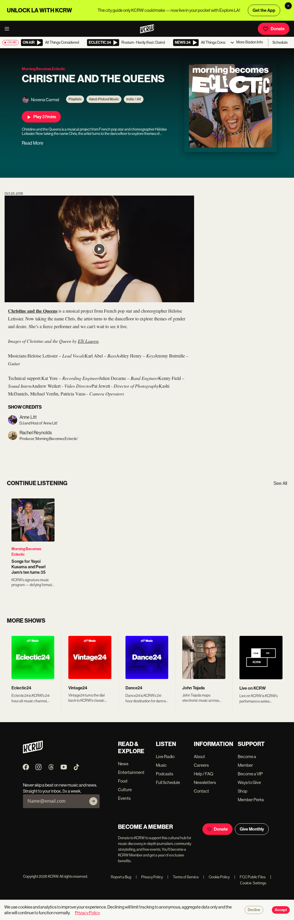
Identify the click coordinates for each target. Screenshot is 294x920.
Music (161, 765)
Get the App (264, 10)
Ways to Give (249, 782)
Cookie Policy (216, 877)
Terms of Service (183, 877)
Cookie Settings (253, 883)
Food (122, 781)
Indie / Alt (133, 99)
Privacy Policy (149, 877)
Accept (281, 910)
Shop (242, 791)
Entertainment (131, 772)
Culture (125, 789)
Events (124, 798)
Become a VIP (250, 773)
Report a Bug (121, 877)
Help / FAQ (203, 773)
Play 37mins (44, 116)
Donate (278, 28)
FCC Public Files (250, 877)
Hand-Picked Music (104, 99)
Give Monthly (252, 829)
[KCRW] (33, 751)
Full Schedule (168, 782)
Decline (254, 910)
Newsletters (205, 782)
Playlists (75, 99)
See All (280, 483)
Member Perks (251, 799)
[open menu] (8, 28)
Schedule (280, 42)
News (123, 763)
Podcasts (164, 773)
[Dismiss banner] (288, 5)
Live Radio (165, 756)
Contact (201, 791)
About (199, 756)
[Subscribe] (93, 801)
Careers (201, 765)
